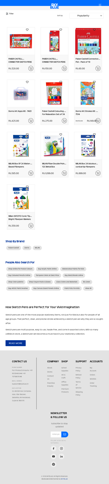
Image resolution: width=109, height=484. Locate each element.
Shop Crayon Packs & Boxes (40, 282)
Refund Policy (78, 376)
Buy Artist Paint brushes (18, 288)
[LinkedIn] (61, 456)
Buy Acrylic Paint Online (47, 269)
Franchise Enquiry (51, 384)
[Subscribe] (64, 434)
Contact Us (50, 377)
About (49, 368)
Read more (15, 343)
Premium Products (65, 390)
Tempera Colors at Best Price (47, 275)
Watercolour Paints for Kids (73, 269)
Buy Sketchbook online (74, 275)
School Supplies (64, 369)
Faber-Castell (13, 248)
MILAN (37, 248)
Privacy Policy (78, 369)
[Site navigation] (100, 5)
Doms (27, 248)
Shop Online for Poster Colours (20, 269)
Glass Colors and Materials (66, 282)
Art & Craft (63, 376)
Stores (49, 372)
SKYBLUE (64, 479)
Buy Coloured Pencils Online (19, 275)
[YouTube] (53, 456)
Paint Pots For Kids (72, 288)
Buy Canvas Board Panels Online (46, 288)
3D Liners (86, 282)
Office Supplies (64, 383)
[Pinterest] (53, 464)
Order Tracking (93, 384)
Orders (92, 375)
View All (88, 288)
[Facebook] (53, 448)
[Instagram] (61, 448)
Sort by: (60, 16)
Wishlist (93, 379)
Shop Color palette (15, 282)
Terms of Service (78, 385)
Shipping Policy (79, 393)
